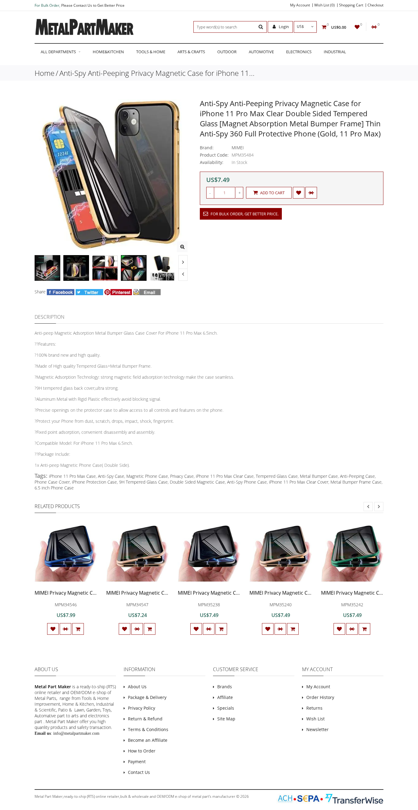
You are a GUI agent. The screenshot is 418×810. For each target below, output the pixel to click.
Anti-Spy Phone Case (247, 482)
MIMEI (238, 147)
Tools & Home (150, 51)
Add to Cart (272, 192)
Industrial (335, 51)
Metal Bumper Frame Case (356, 482)
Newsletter (317, 729)
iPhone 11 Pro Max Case (72, 476)
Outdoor (227, 51)
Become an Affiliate (147, 740)
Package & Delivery (147, 697)
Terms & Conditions (148, 729)
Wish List (315, 719)
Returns (314, 708)
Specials (225, 708)
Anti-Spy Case (111, 476)
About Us (137, 686)
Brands (224, 686)
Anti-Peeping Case (357, 476)
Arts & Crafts (191, 51)
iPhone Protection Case (94, 482)
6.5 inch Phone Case (54, 488)
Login (283, 26)
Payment (137, 761)
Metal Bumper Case (319, 476)
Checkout (375, 5)
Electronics (299, 51)
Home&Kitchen (108, 51)
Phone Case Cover (52, 482)
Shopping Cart (351, 5)
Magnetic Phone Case (147, 476)
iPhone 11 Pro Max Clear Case (225, 476)
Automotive (261, 51)
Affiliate (225, 697)
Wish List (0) (324, 5)
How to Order (141, 751)
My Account (300, 5)
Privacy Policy (141, 708)
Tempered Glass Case (277, 476)
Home (44, 73)
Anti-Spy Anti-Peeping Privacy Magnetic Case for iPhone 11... (157, 73)
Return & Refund (145, 719)
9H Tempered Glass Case (143, 482)
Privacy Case (182, 476)
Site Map (226, 719)
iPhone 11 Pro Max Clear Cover (298, 482)
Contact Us (139, 772)
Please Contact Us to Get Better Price (93, 5)
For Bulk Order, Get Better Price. (244, 214)
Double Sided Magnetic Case (197, 482)
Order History (320, 697)
